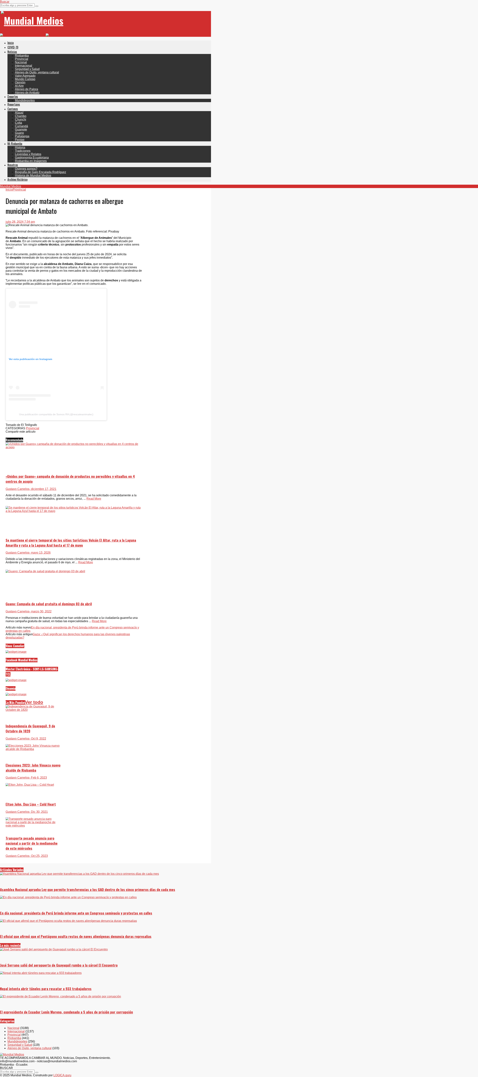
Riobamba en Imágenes (31, 160)
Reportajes (13, 104)
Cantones (12, 109)
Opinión (20, 82)
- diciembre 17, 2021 (42, 489)
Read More (93, 498)
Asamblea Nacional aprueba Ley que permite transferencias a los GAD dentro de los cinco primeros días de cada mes (87, 889)
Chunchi (20, 119)
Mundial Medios (10, 186)
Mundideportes (25, 100)
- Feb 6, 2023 (38, 777)
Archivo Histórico (17, 179)
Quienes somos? (26, 168)
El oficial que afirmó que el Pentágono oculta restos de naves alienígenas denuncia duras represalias (75, 936)
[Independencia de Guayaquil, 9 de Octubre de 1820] (34, 709)
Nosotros (12, 165)
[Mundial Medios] (32, 20)
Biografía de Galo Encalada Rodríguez (40, 172)
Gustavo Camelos (17, 489)
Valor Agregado (25, 75)
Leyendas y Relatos (28, 154)
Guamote (21, 129)
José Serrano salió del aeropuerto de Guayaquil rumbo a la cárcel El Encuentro (59, 965)
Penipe (19, 139)
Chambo (20, 116)
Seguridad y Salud (27, 69)
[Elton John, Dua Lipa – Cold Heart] (30, 784)
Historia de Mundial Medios (33, 175)
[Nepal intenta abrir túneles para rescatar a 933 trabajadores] (41, 972)
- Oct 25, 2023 (38, 855)
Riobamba (22, 55)
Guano (19, 132)
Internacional (23, 65)
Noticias (12, 51)
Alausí (19, 112)
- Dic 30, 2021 (38, 811)
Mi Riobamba (14, 143)
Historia (20, 147)
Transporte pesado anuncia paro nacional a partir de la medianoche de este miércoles (32, 843)
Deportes (12, 96)
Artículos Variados (12, 870)
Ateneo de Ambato (27, 92)
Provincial (21, 58)
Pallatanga (22, 136)
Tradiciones (22, 150)
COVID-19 (12, 47)
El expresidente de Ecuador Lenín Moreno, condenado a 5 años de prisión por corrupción (66, 1011)
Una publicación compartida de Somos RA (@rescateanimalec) (56, 414)
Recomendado (14, 440)
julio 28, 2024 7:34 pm (20, 221)
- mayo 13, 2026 (40, 552)
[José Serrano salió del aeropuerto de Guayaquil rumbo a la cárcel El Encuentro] (54, 949)
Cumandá (21, 126)
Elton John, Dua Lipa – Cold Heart (31, 804)
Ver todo (34, 702)
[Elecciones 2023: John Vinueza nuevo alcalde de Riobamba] (34, 749)
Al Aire (19, 85)
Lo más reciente (10, 945)
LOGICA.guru (62, 1075)
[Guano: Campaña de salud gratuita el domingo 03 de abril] (45, 571)
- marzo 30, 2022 (40, 611)
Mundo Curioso (25, 79)
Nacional (21, 62)
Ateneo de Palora (26, 89)
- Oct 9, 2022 (37, 738)
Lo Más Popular (15, 702)
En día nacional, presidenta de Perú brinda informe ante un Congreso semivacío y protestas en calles (76, 912)
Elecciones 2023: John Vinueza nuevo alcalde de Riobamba (33, 768)
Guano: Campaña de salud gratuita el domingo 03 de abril (49, 603)
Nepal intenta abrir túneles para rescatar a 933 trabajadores (45, 988)
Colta (18, 122)
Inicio (10, 43)
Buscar (4, 1)
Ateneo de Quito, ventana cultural (37, 72)
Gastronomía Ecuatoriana (32, 157)
